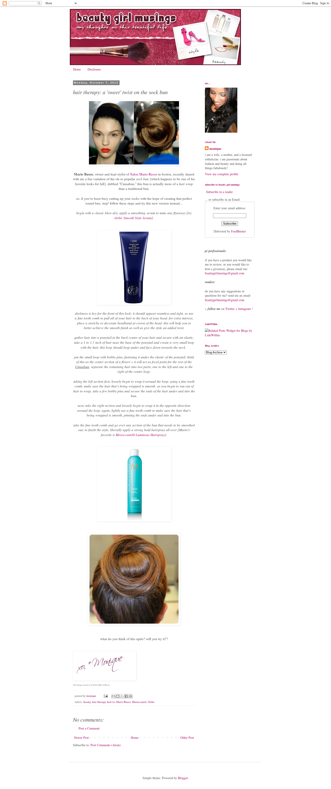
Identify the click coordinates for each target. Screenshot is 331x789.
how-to (111, 702)
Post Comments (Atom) (106, 745)
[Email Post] (105, 696)
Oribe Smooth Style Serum (133, 218)
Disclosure (94, 69)
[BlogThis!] (118, 696)
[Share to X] (122, 696)
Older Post (187, 737)
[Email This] (113, 696)
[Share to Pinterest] (130, 696)
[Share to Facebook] (126, 696)
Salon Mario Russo (143, 174)
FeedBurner (238, 231)
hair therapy (99, 702)
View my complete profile (221, 174)
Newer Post (81, 737)
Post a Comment (89, 728)
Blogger (183, 778)
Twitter (230, 309)
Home (77, 69)
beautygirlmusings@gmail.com (224, 273)
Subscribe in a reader (219, 192)
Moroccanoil (139, 702)
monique (215, 148)
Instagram (244, 309)
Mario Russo (123, 702)
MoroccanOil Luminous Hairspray (140, 434)
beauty (87, 702)
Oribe (151, 702)
